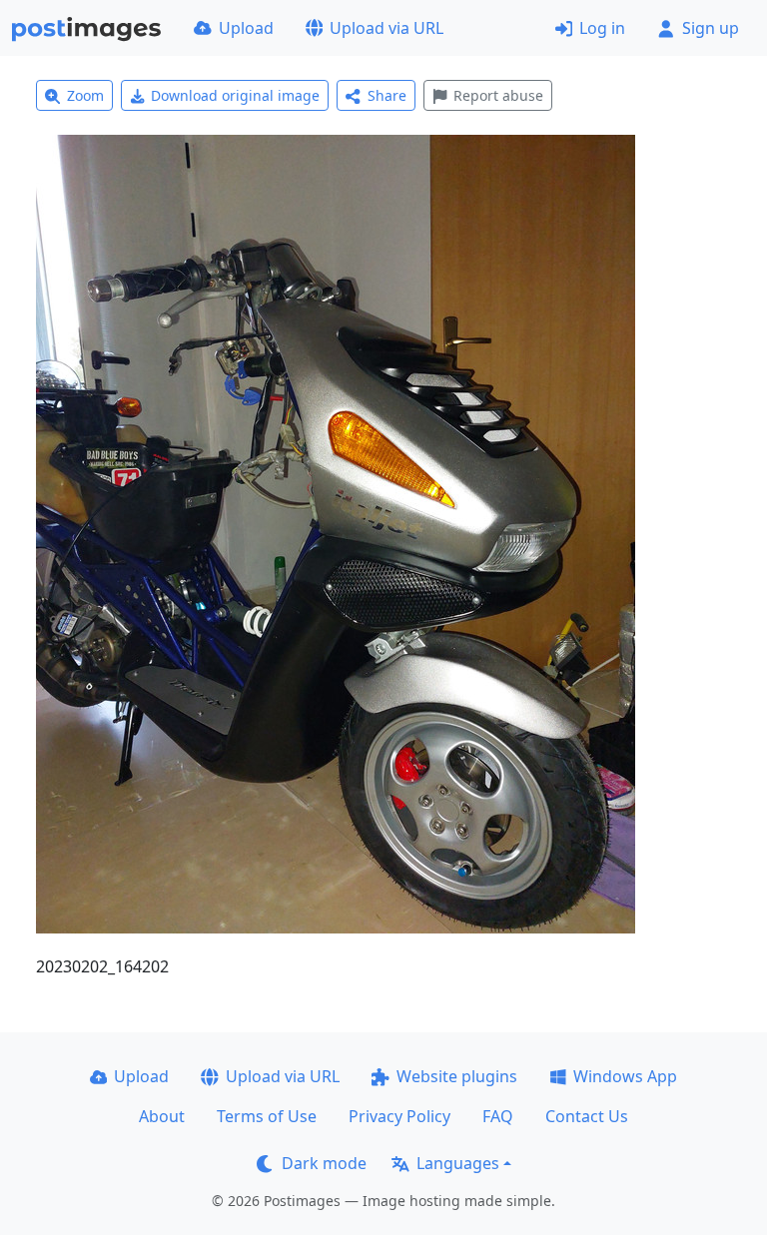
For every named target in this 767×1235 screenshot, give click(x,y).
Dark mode (324, 1163)
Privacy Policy (399, 1116)
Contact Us (586, 1116)
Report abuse (498, 95)
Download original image (235, 95)
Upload (246, 28)
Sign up (710, 28)
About (162, 1116)
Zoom (85, 95)
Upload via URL (386, 28)
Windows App (625, 1076)
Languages (457, 1163)
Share (387, 95)
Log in (602, 28)
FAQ (497, 1116)
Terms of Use (267, 1116)
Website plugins (456, 1076)
